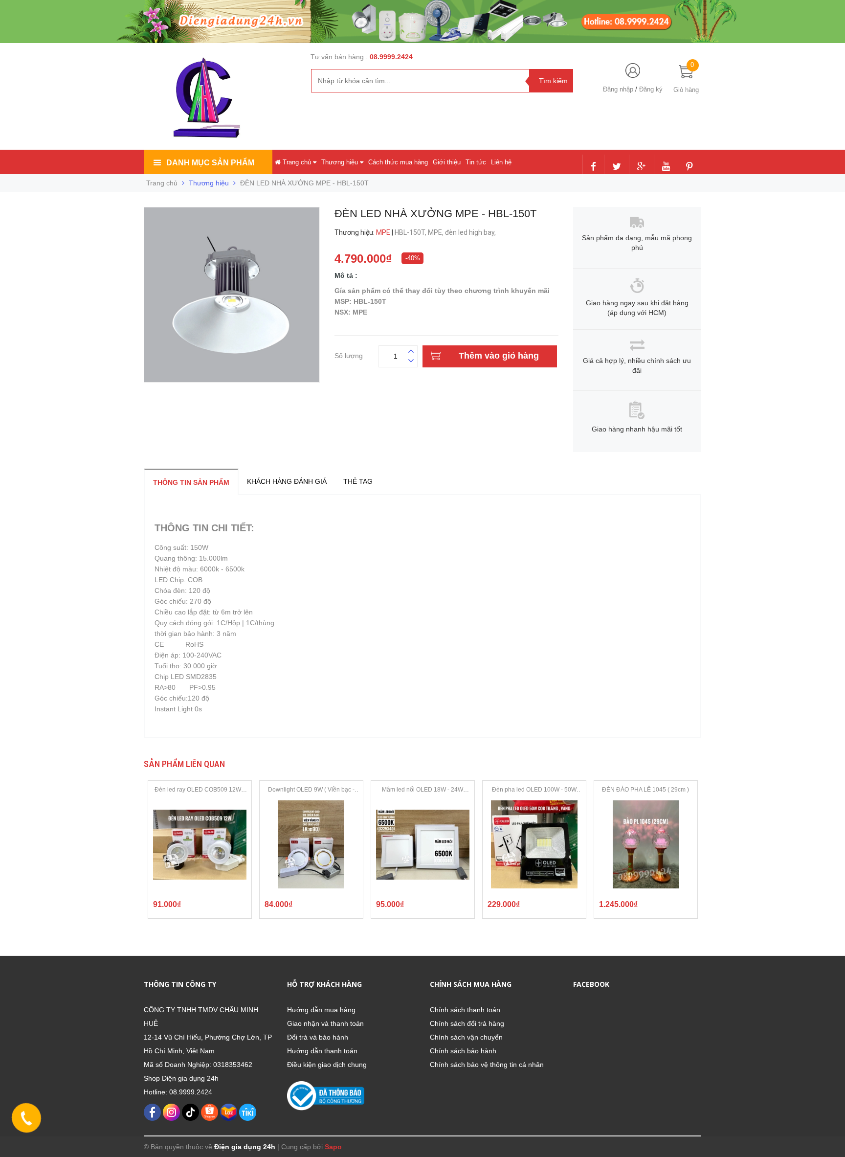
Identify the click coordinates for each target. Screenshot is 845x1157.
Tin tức (476, 162)
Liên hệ (501, 162)
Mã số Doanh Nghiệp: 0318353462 (198, 1064)
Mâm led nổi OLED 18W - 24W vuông (422, 790)
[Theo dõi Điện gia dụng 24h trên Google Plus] (641, 167)
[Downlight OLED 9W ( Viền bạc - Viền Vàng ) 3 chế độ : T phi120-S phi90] (311, 844)
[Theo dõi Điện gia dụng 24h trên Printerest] (689, 167)
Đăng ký (651, 89)
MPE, (436, 232)
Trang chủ (297, 162)
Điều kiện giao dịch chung (327, 1064)
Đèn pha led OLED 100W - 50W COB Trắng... (534, 790)
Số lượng (348, 354)
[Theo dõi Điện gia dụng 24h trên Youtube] (666, 167)
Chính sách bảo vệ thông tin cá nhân (487, 1064)
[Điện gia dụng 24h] (208, 97)
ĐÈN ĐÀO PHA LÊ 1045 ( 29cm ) (645, 789)
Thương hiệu (340, 162)
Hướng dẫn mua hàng (321, 1010)
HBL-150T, (411, 232)
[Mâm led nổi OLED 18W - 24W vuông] (422, 844)
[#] (422, 21)
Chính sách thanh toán (465, 1010)
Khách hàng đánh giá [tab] (287, 481)
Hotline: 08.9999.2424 (178, 1092)
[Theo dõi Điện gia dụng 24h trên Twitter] (616, 167)
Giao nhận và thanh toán (325, 1023)
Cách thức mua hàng (398, 162)
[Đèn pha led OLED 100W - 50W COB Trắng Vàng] (534, 844)
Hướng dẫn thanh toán (322, 1051)
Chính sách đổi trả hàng (467, 1023)
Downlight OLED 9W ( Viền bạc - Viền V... (311, 790)
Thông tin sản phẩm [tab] (191, 482)
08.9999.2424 (391, 57)
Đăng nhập (618, 89)
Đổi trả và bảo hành (317, 1037)
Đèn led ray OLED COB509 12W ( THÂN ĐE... (200, 790)
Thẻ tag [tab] (358, 481)
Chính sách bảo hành (463, 1051)
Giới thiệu (447, 162)
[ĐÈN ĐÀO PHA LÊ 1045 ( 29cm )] (645, 844)
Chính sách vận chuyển (466, 1037)
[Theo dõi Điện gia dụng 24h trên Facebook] (593, 167)
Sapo (333, 1147)
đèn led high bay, (471, 232)
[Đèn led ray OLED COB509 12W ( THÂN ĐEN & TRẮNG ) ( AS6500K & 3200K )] (199, 844)
